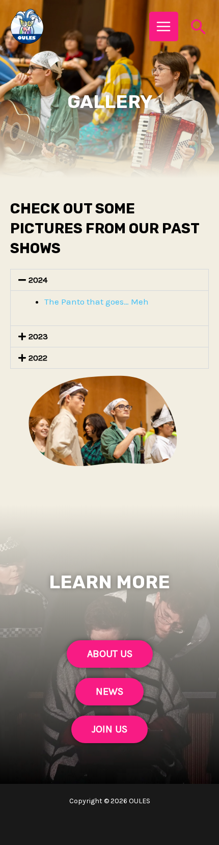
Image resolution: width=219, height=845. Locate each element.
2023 (38, 336)
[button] (109, 279)
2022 (38, 357)
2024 (38, 280)
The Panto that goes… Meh (96, 301)
